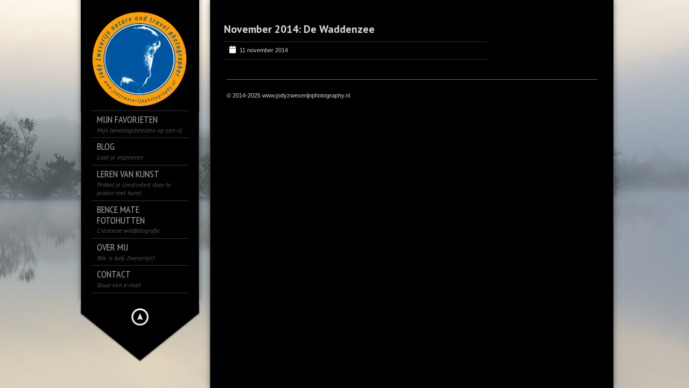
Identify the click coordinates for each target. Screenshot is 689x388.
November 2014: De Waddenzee (299, 29)
